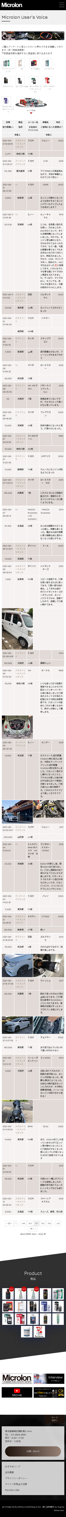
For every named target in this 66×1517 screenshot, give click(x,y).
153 (49, 1223)
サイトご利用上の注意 (16, 1484)
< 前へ (9, 1223)
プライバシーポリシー (16, 1478)
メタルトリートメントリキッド (20, 143)
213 (58, 1223)
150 (30, 1223)
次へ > (33, 1229)
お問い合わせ (33, 1451)
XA (16, 184)
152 (43, 1223)
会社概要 (9, 1472)
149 (23, 1223)
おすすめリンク (12, 1466)
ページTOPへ (54, 1419)
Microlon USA (12, 1490)
